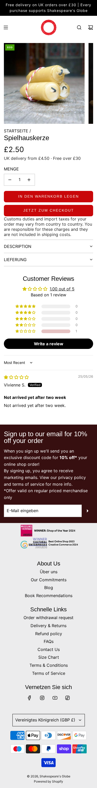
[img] (16, 377)
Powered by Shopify (48, 781)
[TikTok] (67, 698)
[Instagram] (42, 698)
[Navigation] (5, 27)
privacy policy (72, 477)
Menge (11, 168)
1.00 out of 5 (62, 288)
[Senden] (87, 511)
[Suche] (79, 27)
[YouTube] (55, 698)
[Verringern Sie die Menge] (10, 179)
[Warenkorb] (90, 27)
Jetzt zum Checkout (48, 210)
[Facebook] (29, 698)
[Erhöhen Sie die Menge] (29, 179)
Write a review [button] (48, 343)
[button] (26, 331)
